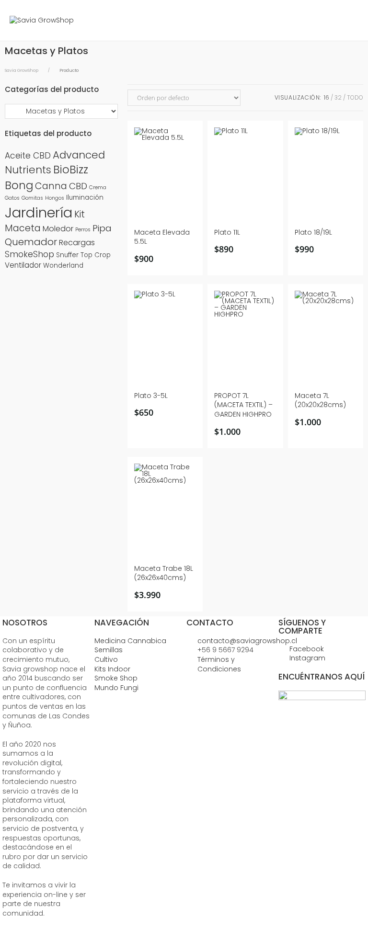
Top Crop (95, 255)
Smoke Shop (116, 678)
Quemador (31, 242)
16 (326, 97)
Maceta (23, 228)
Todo (355, 97)
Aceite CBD (28, 155)
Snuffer (67, 255)
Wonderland (63, 265)
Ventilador (23, 265)
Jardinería (38, 212)
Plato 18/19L (313, 232)
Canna (51, 186)
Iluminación (85, 197)
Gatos (12, 198)
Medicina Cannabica (130, 641)
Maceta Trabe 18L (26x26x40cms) (163, 573)
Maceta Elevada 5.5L (162, 237)
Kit (79, 214)
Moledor (58, 228)
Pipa (102, 228)
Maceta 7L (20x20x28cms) (320, 400)
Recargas (77, 242)
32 (338, 97)
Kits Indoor (112, 669)
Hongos (54, 198)
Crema (97, 187)
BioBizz (70, 169)
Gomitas (32, 198)
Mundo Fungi (116, 687)
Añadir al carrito (168, 255)
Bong (19, 185)
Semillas (108, 650)
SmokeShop (29, 254)
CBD (78, 186)
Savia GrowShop (21, 70)
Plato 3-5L (151, 395)
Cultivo (106, 659)
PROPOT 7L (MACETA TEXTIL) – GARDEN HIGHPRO (243, 405)
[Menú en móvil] (351, 20)
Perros (83, 229)
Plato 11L (227, 232)
